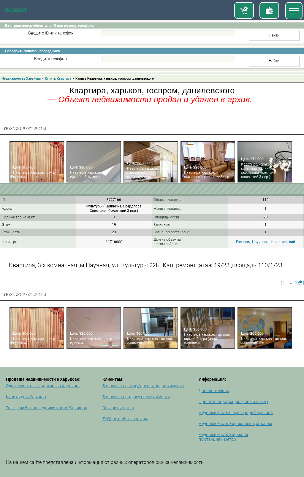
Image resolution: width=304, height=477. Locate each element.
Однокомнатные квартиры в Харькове (43, 385)
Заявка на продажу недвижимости (136, 396)
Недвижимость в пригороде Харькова (236, 412)
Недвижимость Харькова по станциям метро (223, 437)
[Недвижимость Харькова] (16, 10)
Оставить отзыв (118, 407)
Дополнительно (214, 390)
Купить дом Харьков (26, 396)
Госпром (243, 242)
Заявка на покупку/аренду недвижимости (143, 385)
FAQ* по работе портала (125, 418)
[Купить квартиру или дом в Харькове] (244, 10)
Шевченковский (281, 242)
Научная (259, 242)
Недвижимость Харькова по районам (235, 423)
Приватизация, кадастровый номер (233, 401)
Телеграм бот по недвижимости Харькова (46, 407)
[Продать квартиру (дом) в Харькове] (269, 10)
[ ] (282, 283)
